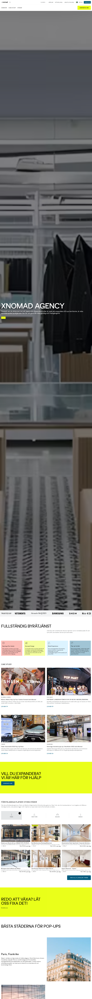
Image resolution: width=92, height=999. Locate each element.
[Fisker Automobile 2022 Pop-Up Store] (23, 728)
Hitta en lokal (59, 2)
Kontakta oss (84, 7)
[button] (15, 866)
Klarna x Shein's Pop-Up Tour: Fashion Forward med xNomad (18, 699)
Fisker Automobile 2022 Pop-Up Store (12, 746)
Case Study (12, 7)
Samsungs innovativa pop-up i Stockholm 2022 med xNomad (64, 746)
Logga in (87, 2)
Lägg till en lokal (69, 2)
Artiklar (51, 2)
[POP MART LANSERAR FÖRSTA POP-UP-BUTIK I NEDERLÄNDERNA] (69, 681)
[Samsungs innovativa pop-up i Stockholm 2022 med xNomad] (69, 728)
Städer (20, 7)
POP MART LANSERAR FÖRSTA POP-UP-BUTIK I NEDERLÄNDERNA (67, 699)
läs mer (3, 706)
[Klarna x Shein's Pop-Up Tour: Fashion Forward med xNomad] (23, 681)
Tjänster (4, 7)
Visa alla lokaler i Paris (79, 877)
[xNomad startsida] (5, 2)
